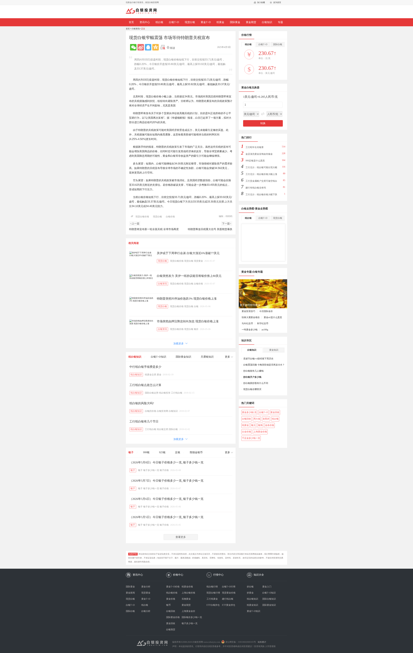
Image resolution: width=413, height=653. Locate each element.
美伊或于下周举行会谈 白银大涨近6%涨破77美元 (188, 253)
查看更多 (181, 537)
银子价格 (164, 470)
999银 (146, 452)
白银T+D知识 (158, 356)
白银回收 (246, 419)
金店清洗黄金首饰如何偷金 (259, 154)
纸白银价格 (171, 593)
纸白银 (159, 22)
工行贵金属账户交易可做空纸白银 (261, 182)
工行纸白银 (176, 393)
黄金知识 (273, 350)
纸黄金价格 (187, 586)
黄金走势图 (261, 208)
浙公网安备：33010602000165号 (240, 642)
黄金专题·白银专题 (252, 271)
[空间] (155, 47)
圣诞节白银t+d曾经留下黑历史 (258, 358)
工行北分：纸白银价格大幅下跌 (261, 194)
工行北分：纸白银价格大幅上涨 (261, 174)
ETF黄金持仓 (228, 605)
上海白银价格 (188, 593)
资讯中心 (145, 22)
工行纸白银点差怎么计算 (145, 385)
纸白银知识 (134, 356)
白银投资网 (162, 411)
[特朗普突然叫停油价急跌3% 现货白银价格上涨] (141, 299)
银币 (168, 605)
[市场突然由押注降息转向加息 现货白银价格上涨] (141, 322)
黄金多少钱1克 (249, 412)
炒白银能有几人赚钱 (253, 371)
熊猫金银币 (196, 452)
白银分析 (145, 611)
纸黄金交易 (150, 374)
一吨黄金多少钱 (249, 329)
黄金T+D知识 (253, 611)
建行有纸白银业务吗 (256, 188)
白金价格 (246, 431)
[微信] (133, 47)
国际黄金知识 (183, 356)
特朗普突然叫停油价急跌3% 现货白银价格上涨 (187, 298)
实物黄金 (186, 599)
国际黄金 (235, 22)
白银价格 (170, 216)
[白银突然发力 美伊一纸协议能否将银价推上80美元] (141, 277)
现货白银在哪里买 (252, 389)
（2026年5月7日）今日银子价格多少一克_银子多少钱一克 (166, 480)
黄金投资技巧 (248, 311)
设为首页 (277, 2)
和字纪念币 (262, 323)
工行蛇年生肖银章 (255, 147)
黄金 (159, 374)
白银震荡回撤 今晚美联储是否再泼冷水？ (264, 365)
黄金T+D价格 (173, 586)
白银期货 (170, 629)
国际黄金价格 (173, 617)
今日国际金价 (266, 311)
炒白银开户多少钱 (252, 377)
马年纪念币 (247, 323)
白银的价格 (150, 411)
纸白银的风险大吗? (141, 403)
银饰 (260, 425)
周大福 (256, 419)
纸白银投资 (164, 393)
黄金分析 (145, 586)
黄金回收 (274, 412)
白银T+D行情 (228, 586)
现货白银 (190, 22)
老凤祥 (266, 419)
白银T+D (174, 22)
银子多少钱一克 (151, 470)
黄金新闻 (130, 593)
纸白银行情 (212, 586)
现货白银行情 (213, 593)
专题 (280, 22)
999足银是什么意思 (255, 160)
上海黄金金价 (188, 611)
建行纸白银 (227, 599)
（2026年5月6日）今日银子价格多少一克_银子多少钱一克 (166, 498)
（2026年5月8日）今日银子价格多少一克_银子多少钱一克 (166, 462)
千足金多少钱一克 (251, 438)
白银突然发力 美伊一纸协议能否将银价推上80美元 (189, 275)
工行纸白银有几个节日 (143, 421)
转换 (263, 123)
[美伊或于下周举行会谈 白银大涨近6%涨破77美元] (141, 254)
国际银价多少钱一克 (189, 617)
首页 (131, 22)
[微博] (140, 47)
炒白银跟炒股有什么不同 (255, 383)
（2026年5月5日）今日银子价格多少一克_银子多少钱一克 (166, 517)
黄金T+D (206, 22)
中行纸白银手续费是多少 (145, 366)
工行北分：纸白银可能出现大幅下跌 (261, 168)
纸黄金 (220, 22)
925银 (162, 452)
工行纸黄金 (212, 599)
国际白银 (173, 429)
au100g (265, 329)
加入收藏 (261, 2)
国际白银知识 (269, 599)
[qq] (148, 47)
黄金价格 (170, 599)
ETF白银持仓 (213, 605)
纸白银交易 (162, 429)
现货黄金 (198, 261)
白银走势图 (247, 208)
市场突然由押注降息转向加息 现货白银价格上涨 (188, 321)
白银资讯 (136, 29)
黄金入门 (266, 586)
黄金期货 (251, 22)
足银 (177, 452)
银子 (131, 452)
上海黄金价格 (260, 431)
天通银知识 (207, 356)
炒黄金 (250, 593)
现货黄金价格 (229, 593)
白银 (196, 306)
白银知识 (267, 22)
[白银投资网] (143, 11)
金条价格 (269, 425)
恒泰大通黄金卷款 (251, 317)
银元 (253, 425)
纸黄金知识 (252, 605)
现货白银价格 (142, 216)
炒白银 (250, 586)
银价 (196, 329)
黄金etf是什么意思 (273, 317)
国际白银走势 (151, 393)
